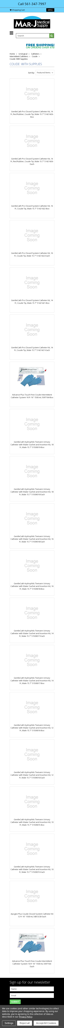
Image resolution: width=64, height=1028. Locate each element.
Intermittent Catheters (19, 56)
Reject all (25, 1023)
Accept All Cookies (46, 1023)
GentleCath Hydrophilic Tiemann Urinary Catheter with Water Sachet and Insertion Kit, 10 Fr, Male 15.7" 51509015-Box (32, 822)
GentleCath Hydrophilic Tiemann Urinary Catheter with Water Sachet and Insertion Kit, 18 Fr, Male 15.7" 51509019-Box (32, 445)
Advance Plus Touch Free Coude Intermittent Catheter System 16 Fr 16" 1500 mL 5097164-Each (32, 964)
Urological (23, 54)
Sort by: (31, 72)
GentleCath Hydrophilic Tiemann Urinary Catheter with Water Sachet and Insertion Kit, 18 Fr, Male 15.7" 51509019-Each (32, 492)
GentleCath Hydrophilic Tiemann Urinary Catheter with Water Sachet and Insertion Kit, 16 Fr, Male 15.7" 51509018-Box (32, 586)
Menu (50, 10)
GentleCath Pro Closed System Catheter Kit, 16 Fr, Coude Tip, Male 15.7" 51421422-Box (32, 207)
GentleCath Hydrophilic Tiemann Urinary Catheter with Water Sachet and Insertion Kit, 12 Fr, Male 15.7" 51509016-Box (32, 728)
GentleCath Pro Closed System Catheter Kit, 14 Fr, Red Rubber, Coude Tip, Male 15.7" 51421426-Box (32, 114)
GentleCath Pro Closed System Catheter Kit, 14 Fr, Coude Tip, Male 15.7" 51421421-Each (32, 349)
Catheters (35, 54)
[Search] (51, 35)
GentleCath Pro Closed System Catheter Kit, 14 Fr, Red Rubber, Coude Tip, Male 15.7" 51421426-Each (32, 161)
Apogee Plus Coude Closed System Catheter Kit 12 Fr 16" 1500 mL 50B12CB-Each (32, 915)
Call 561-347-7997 (32, 3)
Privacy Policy (25, 1016)
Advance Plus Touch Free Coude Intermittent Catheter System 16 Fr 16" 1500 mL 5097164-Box (32, 396)
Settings (9, 1023)
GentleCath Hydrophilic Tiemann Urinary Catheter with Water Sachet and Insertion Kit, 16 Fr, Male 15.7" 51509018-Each (32, 539)
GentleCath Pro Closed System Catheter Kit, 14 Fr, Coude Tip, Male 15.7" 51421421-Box (32, 301)
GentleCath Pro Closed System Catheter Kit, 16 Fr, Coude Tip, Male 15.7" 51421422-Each (32, 254)
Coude (35, 56)
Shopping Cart (18, 10)
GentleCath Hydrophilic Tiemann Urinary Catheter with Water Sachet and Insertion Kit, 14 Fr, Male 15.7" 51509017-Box (32, 680)
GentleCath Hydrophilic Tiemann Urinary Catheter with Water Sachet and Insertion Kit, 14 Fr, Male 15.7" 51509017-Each (32, 633)
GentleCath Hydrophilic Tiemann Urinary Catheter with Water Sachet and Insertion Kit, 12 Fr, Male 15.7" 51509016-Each (32, 775)
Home (12, 54)
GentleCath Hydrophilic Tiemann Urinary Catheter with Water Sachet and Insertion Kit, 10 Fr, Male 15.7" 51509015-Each (32, 869)
